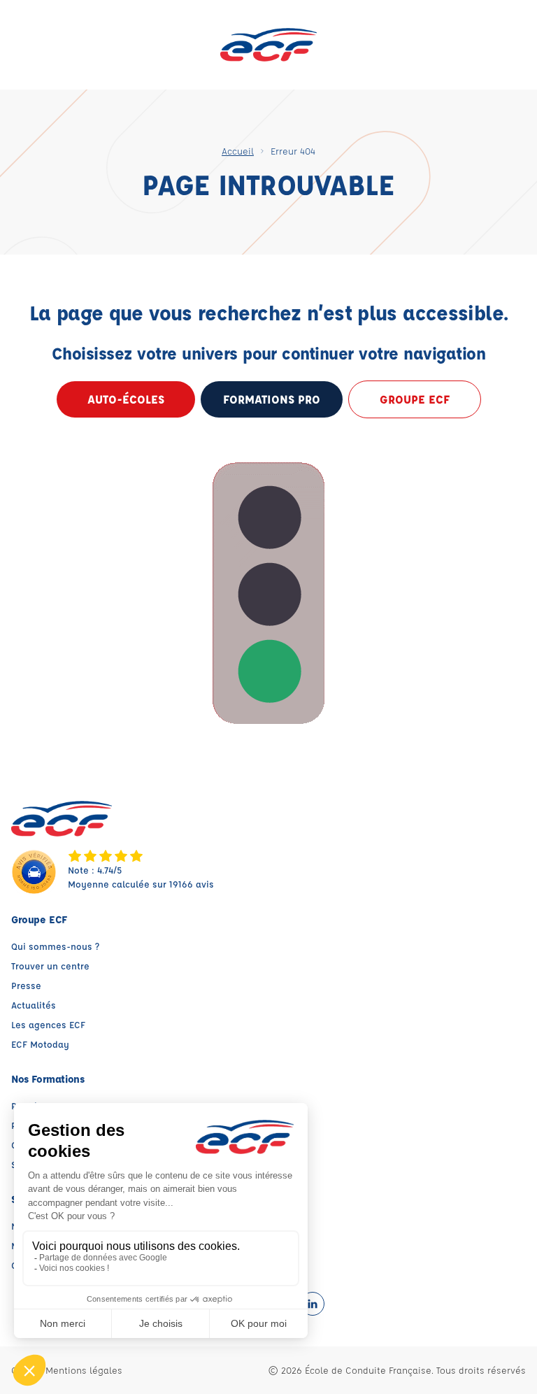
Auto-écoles (125, 399)
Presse (26, 985)
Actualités (33, 1005)
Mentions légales (83, 1370)
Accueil (238, 151)
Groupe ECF (415, 399)
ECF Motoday (40, 1044)
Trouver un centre (50, 966)
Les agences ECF (48, 1024)
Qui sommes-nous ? (55, 946)
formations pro (271, 399)
